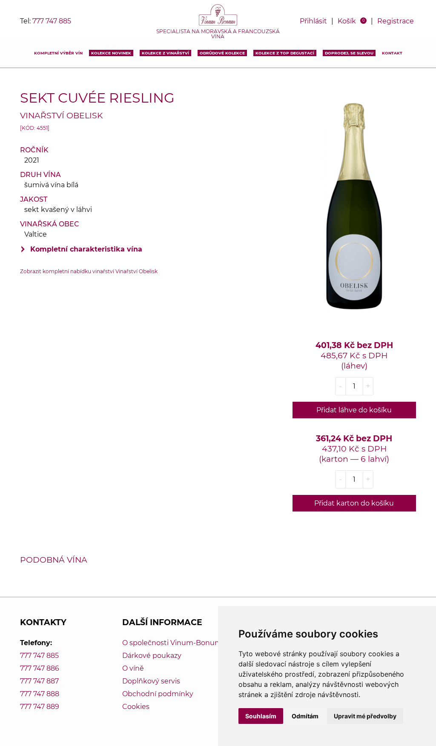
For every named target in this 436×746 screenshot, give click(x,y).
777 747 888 (39, 694)
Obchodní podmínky (157, 694)
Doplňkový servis (151, 681)
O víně (133, 668)
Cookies (135, 707)
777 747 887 (39, 681)
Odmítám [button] (305, 716)
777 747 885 (51, 21)
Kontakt (392, 53)
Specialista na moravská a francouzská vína (218, 34)
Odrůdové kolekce (222, 53)
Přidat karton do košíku (354, 503)
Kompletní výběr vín (58, 53)
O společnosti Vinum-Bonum (172, 643)
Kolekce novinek (111, 53)
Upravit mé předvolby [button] (365, 716)
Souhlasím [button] (260, 716)
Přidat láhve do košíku (354, 410)
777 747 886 (39, 668)
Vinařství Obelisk (61, 115)
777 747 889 (39, 707)
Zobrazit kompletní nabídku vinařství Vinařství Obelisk (89, 271)
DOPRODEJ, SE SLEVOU (349, 53)
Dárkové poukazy (151, 656)
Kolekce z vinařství (165, 53)
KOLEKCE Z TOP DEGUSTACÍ (284, 53)
